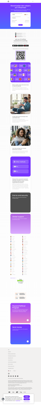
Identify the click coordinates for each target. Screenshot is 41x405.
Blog (8, 349)
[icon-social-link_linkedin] (15, 376)
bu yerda (14, 380)
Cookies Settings (26, 401)
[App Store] (15, 45)
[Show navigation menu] (33, 1)
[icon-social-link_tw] (17, 376)
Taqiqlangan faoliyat (11, 368)
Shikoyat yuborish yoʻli (11, 366)
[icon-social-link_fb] (8, 376)
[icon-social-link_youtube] (13, 376)
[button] (3, 399)
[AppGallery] (26, 45)
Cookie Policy (18, 400)
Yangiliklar (9, 351)
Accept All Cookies (26, 396)
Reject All (26, 399)
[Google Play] (20, 45)
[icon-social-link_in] (11, 376)
